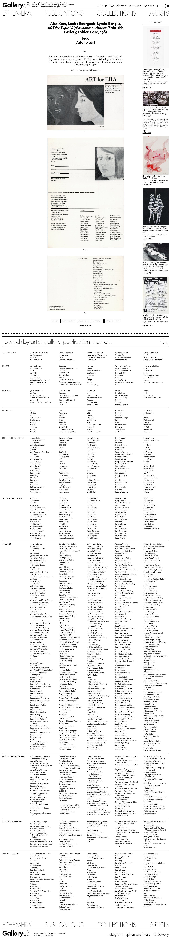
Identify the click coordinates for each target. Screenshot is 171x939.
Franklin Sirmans (65, 507)
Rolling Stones (149, 438)
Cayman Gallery (65, 555)
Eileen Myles (63, 500)
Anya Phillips (35, 464)
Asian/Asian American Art (40, 380)
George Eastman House (67, 781)
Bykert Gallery (35, 737)
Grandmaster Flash (66, 478)
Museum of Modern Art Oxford (126, 782)
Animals (33, 373)
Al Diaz (33, 450)
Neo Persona (120, 600)
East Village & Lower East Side (70, 384)
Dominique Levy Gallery (68, 614)
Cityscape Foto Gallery (67, 576)
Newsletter (117, 5)
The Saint (118, 432)
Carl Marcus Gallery (37, 749)
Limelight (90, 417)
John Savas (91, 457)
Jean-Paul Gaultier (66, 536)
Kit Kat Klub (63, 427)
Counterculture (64, 375)
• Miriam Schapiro (160, 127)
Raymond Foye (120, 536)
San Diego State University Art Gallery (98, 838)
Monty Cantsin (120, 473)
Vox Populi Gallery (150, 690)
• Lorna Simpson (157, 122)
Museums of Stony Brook (124, 791)
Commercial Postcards (67, 400)
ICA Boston (63, 800)
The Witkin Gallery (151, 630)
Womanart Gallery (151, 727)
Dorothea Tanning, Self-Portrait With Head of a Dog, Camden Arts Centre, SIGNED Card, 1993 (155, 264)
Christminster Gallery (66, 569)
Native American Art (123, 370)
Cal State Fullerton (37, 831)
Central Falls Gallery (66, 560)
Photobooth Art (92, 395)
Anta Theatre (35, 856)
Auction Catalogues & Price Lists (40, 403)
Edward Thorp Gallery (67, 630)
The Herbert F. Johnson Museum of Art (127, 833)
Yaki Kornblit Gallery (151, 736)
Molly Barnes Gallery (123, 579)
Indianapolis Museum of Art (69, 805)
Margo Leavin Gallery (95, 738)
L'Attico (89, 677)
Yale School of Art (150, 847)
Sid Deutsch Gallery (151, 555)
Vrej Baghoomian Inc (151, 694)
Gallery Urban (64, 723)
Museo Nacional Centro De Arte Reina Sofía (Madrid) (97, 804)
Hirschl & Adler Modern (95, 570)
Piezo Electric (120, 670)
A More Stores (35, 366)
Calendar (62, 393)
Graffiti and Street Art (95, 353)
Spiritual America (150, 586)
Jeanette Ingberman (66, 538)
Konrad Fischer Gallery (95, 663)
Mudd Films (91, 884)
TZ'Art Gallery (149, 665)
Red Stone (119, 879)
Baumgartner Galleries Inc (40, 698)
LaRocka (90, 410)
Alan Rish (33, 503)
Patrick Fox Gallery (122, 640)
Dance (61, 377)
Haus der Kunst (92, 555)
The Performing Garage (152, 872)
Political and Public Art (152, 366)
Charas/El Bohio (36, 896)
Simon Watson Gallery (152, 565)
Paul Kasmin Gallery (122, 644)
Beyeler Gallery (36, 707)
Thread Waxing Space (152, 883)
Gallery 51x (63, 712)
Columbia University (37, 839)
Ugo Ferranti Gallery (151, 669)
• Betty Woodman (148, 119)
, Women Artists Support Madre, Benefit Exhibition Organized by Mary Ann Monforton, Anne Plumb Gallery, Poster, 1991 (155, 112)
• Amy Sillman (147, 321)
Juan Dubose (92, 526)
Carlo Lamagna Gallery (68, 544)
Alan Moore (34, 500)
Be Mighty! (34, 872)
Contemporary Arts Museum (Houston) (40, 814)
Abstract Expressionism (39, 353)
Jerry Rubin (91, 503)
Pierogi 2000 (120, 668)
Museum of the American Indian (124, 785)
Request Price (147, 87)
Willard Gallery (149, 713)
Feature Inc (63, 653)
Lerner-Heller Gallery (95, 703)
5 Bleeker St (34, 546)
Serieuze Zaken (149, 548)
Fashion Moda (64, 651)
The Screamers (149, 482)
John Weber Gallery (94, 633)
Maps (89, 393)
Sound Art (118, 402)
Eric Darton (63, 503)
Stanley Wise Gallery (151, 591)
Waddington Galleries (152, 697)
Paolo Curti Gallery (122, 633)
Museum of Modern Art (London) (123, 779)
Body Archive (35, 877)
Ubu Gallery (148, 667)
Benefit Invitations (37, 385)
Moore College (64, 842)
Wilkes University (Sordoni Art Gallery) (155, 840)
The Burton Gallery (150, 614)
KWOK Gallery (92, 675)
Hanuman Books (93, 856)
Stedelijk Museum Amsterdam (155, 797)
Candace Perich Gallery (39, 742)
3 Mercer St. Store (36, 544)
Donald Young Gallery (67, 616)
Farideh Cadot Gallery (67, 649)
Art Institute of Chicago (38, 821)
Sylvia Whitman (149, 517)
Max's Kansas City (94, 424)
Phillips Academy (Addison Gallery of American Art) (97, 825)
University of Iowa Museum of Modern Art (154, 822)
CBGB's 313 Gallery (65, 557)
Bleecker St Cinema (37, 874)
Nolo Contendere (121, 614)
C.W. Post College (37, 828)
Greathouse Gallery (66, 744)
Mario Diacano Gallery (95, 745)
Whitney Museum (150, 813)
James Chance (64, 492)
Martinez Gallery (121, 544)
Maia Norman (92, 538)
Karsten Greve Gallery (95, 652)
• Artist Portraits (159, 118)
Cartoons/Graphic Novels (68, 395)
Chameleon (34, 893)
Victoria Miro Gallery (151, 681)
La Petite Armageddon (67, 432)
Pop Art (146, 355)
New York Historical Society (125, 813)
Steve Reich (148, 459)
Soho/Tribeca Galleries (152, 572)
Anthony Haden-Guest (38, 514)
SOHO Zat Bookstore (122, 893)
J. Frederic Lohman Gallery (97, 588)
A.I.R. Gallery (35, 581)
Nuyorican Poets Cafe (95, 896)
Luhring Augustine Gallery (97, 724)
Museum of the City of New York (126, 788)
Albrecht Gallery (36, 598)
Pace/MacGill (120, 630)
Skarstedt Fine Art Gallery (153, 567)
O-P (88, 898)
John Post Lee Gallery (95, 630)
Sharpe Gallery (149, 553)
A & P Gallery (35, 574)
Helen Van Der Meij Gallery (97, 567)
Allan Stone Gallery (37, 607)
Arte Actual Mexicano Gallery (41, 670)
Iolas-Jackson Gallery (95, 584)
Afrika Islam (34, 447)
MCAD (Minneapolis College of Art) (70, 836)
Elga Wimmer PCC (66, 635)
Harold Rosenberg (65, 517)
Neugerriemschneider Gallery (126, 602)
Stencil (146, 391)
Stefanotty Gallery (150, 593)
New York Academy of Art (68, 844)
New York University (66, 846)
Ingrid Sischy (63, 522)
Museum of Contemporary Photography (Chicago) (124, 774)
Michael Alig (120, 505)
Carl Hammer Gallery (38, 746)
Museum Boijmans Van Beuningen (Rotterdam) (96, 809)
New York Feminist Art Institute (98, 893)
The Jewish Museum (151, 804)
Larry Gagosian (93, 533)
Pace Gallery (120, 626)
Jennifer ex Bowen (93, 500)
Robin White (148, 500)
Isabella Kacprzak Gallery (97, 586)
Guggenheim (64, 786)
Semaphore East (121, 747)
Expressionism (64, 355)
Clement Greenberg (37, 536)
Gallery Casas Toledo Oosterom (67, 718)
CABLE (32, 739)
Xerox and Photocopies (152, 398)
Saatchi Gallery (121, 724)
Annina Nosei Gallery (38, 646)
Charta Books (35, 898)
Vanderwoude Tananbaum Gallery (154, 678)
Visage (146, 422)
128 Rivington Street (37, 565)
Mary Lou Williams (122, 464)
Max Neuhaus (120, 466)
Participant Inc (92, 905)
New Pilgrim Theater (94, 891)
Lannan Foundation (94, 778)
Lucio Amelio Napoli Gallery (97, 721)
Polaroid (90, 400)
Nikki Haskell (120, 517)
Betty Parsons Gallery (38, 705)
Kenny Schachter (93, 531)
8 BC (32, 410)
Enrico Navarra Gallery (67, 644)
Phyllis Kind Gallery (122, 665)
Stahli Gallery (149, 588)
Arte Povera (34, 357)
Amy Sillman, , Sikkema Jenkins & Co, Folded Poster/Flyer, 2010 (155, 317)
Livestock (90, 714)
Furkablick (62, 900)
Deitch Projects (64, 609)
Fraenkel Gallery (65, 670)
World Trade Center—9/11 (153, 382)
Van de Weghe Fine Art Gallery (155, 674)
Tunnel (146, 417)
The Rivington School (151, 375)
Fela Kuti (62, 464)
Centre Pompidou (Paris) (39, 808)
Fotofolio (62, 668)
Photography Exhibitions (96, 398)
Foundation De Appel (67, 895)
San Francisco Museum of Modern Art (153, 780)
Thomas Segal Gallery (152, 639)
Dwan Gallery (64, 621)
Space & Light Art (121, 405)
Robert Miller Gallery (123, 703)
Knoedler (90, 661)
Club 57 (33, 429)
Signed (118, 400)
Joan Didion (91, 510)
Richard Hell (119, 489)
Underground (149, 420)
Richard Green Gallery (123, 691)
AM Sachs (34, 612)
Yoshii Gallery (149, 738)
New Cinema (92, 888)
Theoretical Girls (150, 487)
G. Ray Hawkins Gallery (67, 689)
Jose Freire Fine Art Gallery (97, 637)
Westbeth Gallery (150, 706)
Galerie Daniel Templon (68, 700)
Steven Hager (149, 512)
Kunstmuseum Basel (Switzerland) (94, 769)
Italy (88, 378)
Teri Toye (147, 473)
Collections (116, 13)
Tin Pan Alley (148, 413)
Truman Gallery (149, 660)
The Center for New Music (124, 907)
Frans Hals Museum (66, 779)
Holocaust (90, 375)
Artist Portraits (35, 378)
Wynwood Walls (150, 729)
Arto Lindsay (35, 468)
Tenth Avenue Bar (121, 905)
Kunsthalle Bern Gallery (95, 673)
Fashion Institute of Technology (41, 844)
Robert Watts (120, 538)
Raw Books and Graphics (124, 874)
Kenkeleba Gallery (94, 654)
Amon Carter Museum (38, 770)
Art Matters (34, 863)
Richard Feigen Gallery (123, 689)
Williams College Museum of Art (154, 844)
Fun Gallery (63, 686)
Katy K (89, 471)
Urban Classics (149, 672)
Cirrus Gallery (64, 574)
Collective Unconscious (67, 862)
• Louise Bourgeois (159, 83)
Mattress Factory (121, 553)
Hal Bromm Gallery (94, 548)
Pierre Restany (120, 533)
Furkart (61, 902)
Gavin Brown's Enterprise (68, 730)
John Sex (90, 459)
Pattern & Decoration (123, 357)
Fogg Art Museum (65, 770)
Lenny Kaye (91, 487)
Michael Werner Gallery (124, 565)
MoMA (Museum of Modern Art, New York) (98, 795)
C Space (33, 884)
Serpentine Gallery (151, 551)
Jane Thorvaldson (65, 531)
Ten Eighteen (120, 429)
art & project (35, 656)
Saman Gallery (120, 733)
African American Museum (40, 756)
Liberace (90, 489)
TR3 (145, 415)
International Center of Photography (67, 813)
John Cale (90, 450)
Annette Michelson (37, 512)
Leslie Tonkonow (93, 705)
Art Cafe (33, 860)
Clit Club (33, 427)
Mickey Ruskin (120, 512)
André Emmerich (36, 639)
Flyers (61, 405)
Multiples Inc (120, 586)
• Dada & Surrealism (149, 235)
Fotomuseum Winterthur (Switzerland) (67, 774)
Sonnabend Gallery (151, 577)
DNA (60, 450)
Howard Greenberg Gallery (97, 579)
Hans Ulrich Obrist (65, 512)
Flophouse (62, 890)
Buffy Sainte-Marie (37, 487)
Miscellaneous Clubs (94, 432)
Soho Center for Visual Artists (125, 891)
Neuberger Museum (122, 806)
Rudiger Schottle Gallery (124, 719)
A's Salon (33, 579)
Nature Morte (120, 595)
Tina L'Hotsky (148, 489)
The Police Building (151, 874)
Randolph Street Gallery (124, 679)
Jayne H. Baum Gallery (95, 616)
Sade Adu (147, 450)
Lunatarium (91, 874)
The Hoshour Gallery (151, 621)
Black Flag (34, 475)
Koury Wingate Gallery (95, 668)
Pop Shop (118, 860)
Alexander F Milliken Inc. (39, 602)
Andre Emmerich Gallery (39, 632)
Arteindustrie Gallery (38, 672)
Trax (145, 893)
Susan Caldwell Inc (151, 609)
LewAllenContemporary (96, 707)
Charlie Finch (35, 533)
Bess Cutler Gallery (37, 703)
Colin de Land (35, 538)
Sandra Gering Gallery (123, 738)
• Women (144, 128)
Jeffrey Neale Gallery (95, 619)
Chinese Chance (36, 903)
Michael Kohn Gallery (123, 563)
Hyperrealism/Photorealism (97, 355)
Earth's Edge (63, 872)
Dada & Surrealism (66, 353)
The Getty (147, 801)
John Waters (91, 461)
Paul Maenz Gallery (122, 647)
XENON (147, 427)
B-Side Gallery (35, 679)
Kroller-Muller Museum (95, 761)
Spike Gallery (149, 584)
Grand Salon (63, 742)
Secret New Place (121, 886)
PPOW (117, 675)
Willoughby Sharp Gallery (153, 715)
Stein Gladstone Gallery (152, 595)
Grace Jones (63, 475)
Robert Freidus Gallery (123, 698)
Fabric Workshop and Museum (70, 768)
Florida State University (39, 846)
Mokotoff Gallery (121, 577)
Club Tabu (62, 410)
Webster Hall (148, 424)
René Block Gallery (122, 682)
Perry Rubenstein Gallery (124, 654)
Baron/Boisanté (36, 691)
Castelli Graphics (65, 548)
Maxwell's (90, 427)
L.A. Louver (91, 680)
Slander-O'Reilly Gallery (153, 570)
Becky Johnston (36, 519)
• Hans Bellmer (161, 235)
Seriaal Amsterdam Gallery (154, 546)
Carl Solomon (35, 524)
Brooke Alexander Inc (38, 726)
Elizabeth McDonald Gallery (69, 637)
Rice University (92, 830)
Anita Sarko (34, 457)
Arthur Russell (35, 466)
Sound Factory (120, 896)
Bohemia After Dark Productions (42, 879)
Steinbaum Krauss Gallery (153, 598)
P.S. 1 (117, 623)
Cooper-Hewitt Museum (67, 756)
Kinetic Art (91, 391)
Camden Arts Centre (37, 788)
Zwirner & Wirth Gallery (152, 750)
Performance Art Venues (96, 907)
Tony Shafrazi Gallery (152, 653)
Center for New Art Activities (40, 891)
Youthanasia (148, 429)
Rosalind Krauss (149, 505)
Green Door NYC (65, 909)
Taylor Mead (148, 468)
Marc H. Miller (120, 498)
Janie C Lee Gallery (94, 609)
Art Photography (36, 355)
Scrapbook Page (121, 398)
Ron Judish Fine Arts (122, 710)
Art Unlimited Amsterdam (39, 668)
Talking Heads (149, 466)
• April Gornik (147, 118)
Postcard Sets (92, 402)
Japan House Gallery (95, 612)
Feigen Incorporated (66, 656)
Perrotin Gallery (121, 652)
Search (149, 5)
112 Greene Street (36, 563)
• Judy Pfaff (163, 121)
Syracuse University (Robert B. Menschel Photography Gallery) (126, 823)
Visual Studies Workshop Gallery (153, 687)
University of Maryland (152, 826)
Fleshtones (62, 468)
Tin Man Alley (149, 649)
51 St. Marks (34, 553)
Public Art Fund (149, 770)
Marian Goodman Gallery (96, 740)
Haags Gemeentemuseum (68, 793)
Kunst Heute (91, 872)
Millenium (90, 879)
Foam (61, 663)
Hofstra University (65, 826)
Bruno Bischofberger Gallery (40, 732)
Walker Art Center (150, 811)
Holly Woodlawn (65, 482)
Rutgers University (93, 835)
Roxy (117, 422)
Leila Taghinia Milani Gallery (98, 696)
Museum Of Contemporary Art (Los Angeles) (126, 761)
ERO (60, 879)
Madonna (119, 450)
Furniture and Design (94, 370)
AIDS (32, 370)
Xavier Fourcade (150, 731)
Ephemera (16, 13)
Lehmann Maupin (93, 693)
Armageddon (35, 417)
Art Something (35, 665)
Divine (61, 447)
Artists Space (35, 675)
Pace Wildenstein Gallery (124, 628)
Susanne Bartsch (150, 514)
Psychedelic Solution (122, 677)
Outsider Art (119, 355)
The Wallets (148, 485)
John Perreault (92, 517)
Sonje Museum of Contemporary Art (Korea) (154, 791)
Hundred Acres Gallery (95, 581)
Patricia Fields (120, 524)
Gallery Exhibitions (68, 321)
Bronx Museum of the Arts (39, 783)
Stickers (146, 393)
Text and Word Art (150, 357)
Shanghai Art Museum (152, 785)
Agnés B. (33, 498)
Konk (89, 478)
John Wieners (92, 519)
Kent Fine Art (91, 656)
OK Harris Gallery (121, 621)
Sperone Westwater (151, 581)
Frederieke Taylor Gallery (68, 679)
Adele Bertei (35, 443)
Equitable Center (65, 876)
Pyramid (118, 420)
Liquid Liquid (120, 438)
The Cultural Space (151, 853)
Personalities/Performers (124, 382)
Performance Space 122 (123, 853)
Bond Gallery (35, 714)
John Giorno (91, 514)
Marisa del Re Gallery (95, 747)
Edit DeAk (62, 498)
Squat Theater (120, 424)
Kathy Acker (91, 529)
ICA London (63, 803)
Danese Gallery (64, 593)
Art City (33, 660)
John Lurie (91, 454)
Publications (63, 13)
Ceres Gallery (64, 562)
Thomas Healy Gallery (152, 637)
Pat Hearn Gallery (122, 637)
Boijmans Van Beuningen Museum (39, 780)
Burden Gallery (36, 735)
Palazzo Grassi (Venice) (152, 756)
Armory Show (35, 777)
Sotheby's (147, 794)
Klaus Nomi (91, 475)
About (102, 5)
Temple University (121, 828)
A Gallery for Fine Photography (41, 577)
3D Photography (36, 391)
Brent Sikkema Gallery (38, 717)
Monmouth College (66, 839)
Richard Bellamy (121, 686)
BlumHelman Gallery (38, 712)
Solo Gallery (148, 574)
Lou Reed (118, 443)
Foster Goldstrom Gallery (68, 665)
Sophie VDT (148, 510)
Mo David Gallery (121, 572)
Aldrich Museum (36, 761)
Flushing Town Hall (66, 893)
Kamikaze (62, 424)
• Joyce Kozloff (153, 121)
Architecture (34, 375)
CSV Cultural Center (66, 759)
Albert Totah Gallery (37, 595)
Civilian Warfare (65, 579)
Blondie (33, 478)
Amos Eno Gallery (37, 625)
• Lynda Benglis (147, 84)
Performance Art (121, 360)
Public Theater (120, 872)
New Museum (120, 808)
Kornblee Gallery (93, 666)
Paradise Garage (121, 417)
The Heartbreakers (151, 478)
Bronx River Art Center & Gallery (39, 722)
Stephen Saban (149, 457)
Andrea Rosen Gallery (38, 635)
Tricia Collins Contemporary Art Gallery (155, 657)
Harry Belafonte (64, 480)
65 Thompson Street (37, 560)
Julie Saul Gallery (93, 644)
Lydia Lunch (119, 447)
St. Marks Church (121, 898)
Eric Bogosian (64, 457)
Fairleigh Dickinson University (41, 842)
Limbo (89, 415)
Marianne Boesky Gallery (96, 742)
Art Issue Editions (36, 663)
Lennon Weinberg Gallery (96, 698)
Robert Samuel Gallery (123, 705)
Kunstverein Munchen (95, 772)
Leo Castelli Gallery (94, 700)
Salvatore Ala (120, 731)
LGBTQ (89, 380)
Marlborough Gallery (95, 749)
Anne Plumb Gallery (37, 644)
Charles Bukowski (36, 531)
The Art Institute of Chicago (125, 830)
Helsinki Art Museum (66, 796)
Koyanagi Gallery (93, 670)
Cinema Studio (35, 905)
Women (117, 321)
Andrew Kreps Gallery (38, 637)
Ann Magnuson (36, 459)
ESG (60, 459)
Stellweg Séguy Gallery (152, 600)
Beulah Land (35, 420)
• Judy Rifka (147, 122)
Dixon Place (63, 867)
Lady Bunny (91, 482)
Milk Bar (90, 429)
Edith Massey (64, 454)
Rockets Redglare (121, 492)
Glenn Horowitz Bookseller (68, 905)
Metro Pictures (92, 877)
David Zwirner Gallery (67, 604)
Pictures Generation (151, 353)
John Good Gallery (94, 626)
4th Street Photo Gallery (39, 572)
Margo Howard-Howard (124, 454)
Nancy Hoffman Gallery (124, 591)
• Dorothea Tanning (156, 270)
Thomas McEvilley (150, 519)
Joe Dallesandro (93, 447)
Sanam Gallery (120, 735)
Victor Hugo (148, 526)
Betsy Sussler (35, 473)
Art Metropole (35, 865)
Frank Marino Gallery (67, 675)
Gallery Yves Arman (66, 726)
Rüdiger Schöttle (121, 721)
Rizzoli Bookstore (121, 881)
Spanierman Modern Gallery (154, 579)
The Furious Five (149, 475)
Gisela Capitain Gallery (67, 737)
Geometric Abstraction (67, 360)
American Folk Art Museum (40, 763)
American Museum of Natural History (41, 767)
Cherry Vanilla (64, 440)
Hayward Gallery (93, 560)
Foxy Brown (63, 471)
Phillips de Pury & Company (154, 768)
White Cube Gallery (151, 708)
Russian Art (148, 370)
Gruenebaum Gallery (95, 546)
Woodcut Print (149, 395)
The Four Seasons (150, 858)
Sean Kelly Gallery (122, 742)
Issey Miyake (63, 526)
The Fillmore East (150, 856)
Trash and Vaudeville (151, 890)
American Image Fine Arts (40, 623)
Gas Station (91, 373)
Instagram (114, 934)
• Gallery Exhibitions (150, 180)
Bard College (35, 824)
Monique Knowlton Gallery (125, 584)
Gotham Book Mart (66, 907)
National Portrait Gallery (124, 593)
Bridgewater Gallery (37, 719)
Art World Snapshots (38, 395)
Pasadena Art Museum (152, 761)
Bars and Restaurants (38, 382)
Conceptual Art (36, 360)
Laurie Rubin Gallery (94, 691)
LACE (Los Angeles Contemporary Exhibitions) (98, 683)
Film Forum (63, 883)
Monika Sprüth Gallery (123, 581)
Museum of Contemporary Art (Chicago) (126, 757)
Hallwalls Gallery (93, 551)
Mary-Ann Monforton (123, 503)
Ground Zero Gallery (94, 544)
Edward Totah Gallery (67, 632)
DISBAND (62, 445)
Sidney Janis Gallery (151, 558)
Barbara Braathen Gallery (40, 684)
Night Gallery (120, 607)
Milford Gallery (121, 567)
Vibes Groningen (150, 902)
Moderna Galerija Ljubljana (125, 574)
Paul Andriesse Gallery (123, 642)
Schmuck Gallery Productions (126, 740)
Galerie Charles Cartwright (69, 698)
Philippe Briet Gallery (123, 659)
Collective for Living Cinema (69, 860)
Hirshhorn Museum (66, 798)
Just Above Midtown (94, 647)
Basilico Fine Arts (36, 693)
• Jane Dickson (159, 119)
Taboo (146, 464)
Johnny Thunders (93, 466)
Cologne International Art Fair (70, 865)
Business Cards (64, 391)
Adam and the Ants (37, 440)
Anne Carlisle (35, 461)
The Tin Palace (149, 879)
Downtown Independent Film (69, 382)
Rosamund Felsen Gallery (124, 717)
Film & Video (63, 402)
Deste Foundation (65, 761)
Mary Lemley (120, 500)
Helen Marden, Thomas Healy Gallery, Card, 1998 (153, 177)
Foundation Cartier (66, 777)
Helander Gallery (93, 565)
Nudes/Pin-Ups (121, 380)
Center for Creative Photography (37, 800)
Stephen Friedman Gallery (153, 602)
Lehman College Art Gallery (69, 830)
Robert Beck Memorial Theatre (126, 884)
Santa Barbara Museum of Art (155, 783)
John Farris (91, 512)
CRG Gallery (63, 586)
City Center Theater (37, 907)
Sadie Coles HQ (121, 726)
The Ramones (149, 480)
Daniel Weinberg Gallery (68, 597)
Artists (159, 13)
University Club (149, 895)
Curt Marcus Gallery (66, 588)
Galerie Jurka (64, 703)
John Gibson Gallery (94, 623)
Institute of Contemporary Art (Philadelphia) (69, 808)
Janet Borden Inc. (93, 605)
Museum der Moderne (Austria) (98, 812)
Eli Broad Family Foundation (69, 766)
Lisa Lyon (118, 440)
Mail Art (90, 382)
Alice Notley (35, 505)
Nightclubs (119, 375)
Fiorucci (61, 888)
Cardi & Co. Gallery (37, 744)
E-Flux (61, 623)
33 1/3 (32, 551)
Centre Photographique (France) (39, 805)
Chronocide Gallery (66, 571)
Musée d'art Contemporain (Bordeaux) (125, 794)
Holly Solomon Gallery (95, 574)
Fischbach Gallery (65, 660)
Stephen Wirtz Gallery (152, 605)
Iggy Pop (62, 485)
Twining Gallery (149, 662)
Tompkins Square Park (152, 888)
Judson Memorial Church (96, 867)
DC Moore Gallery (65, 607)
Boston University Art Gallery (40, 826)
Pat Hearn (119, 522)
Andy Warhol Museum (38, 772)
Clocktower (63, 581)
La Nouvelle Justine (66, 429)
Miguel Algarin (121, 514)
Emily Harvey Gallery (66, 639)
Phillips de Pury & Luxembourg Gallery (126, 662)
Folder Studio (48, 935)
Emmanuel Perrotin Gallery (69, 642)
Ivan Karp (62, 529)
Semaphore (119, 745)
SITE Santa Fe (149, 788)
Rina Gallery (119, 696)
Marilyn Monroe (121, 459)
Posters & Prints (92, 405)
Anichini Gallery (36, 642)
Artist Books (34, 400)
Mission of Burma (121, 471)
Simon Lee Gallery (150, 563)
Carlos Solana (35, 529)
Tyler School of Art (121, 839)
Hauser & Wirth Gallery (95, 558)
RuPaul (146, 447)
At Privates (34, 867)
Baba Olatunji (35, 471)
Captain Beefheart (65, 438)
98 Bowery (161, 934)
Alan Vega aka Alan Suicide (40, 452)
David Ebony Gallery (66, 600)
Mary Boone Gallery (122, 546)
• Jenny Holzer (147, 83)
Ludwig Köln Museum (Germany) (95, 782)
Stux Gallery (148, 607)
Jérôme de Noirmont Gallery (97, 649)
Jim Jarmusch (92, 507)
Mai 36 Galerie (92, 733)
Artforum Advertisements (39, 398)
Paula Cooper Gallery (123, 649)
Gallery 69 (62, 714)
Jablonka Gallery (93, 593)
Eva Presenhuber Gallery (68, 646)
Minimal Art (91, 360)
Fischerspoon (63, 466)
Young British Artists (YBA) (153, 360)
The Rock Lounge (150, 876)
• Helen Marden (163, 180)
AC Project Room (36, 586)
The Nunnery (148, 623)
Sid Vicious (148, 452)
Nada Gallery (120, 588)
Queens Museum (150, 772)
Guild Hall (62, 791)
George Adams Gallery (67, 733)
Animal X (33, 454)
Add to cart (85, 42)
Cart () (163, 6)
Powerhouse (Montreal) (123, 863)
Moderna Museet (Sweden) (97, 792)
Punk (145, 368)
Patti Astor (119, 526)
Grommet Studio (65, 749)
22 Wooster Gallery (37, 548)
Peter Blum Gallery (122, 656)
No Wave (118, 378)
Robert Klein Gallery (122, 700)
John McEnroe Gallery (95, 628)
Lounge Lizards (121, 445)
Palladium (119, 415)
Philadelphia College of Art (97, 821)
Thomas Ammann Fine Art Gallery (153, 634)
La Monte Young (93, 480)
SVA (88, 842)
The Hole (147, 860)
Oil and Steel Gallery (123, 619)
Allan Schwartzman (37, 507)
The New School (121, 837)
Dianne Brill (63, 443)
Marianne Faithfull (122, 457)
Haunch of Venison (94, 553)
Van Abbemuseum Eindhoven (155, 806)
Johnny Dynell (92, 464)
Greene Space (92, 853)
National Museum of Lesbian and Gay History (126, 803)
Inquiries (134, 5)
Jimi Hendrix (91, 445)
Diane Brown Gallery (66, 611)
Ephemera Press (137, 934)
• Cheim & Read (147, 82)
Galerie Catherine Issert (67, 696)
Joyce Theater (92, 865)
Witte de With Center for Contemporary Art (153, 721)
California (62, 366)
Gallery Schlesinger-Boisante (69, 721)
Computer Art (64, 372)
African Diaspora (36, 368)
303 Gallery (34, 567)
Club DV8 (33, 432)
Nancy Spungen (121, 475)
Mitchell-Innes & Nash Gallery (126, 570)
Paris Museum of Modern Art (154, 759)
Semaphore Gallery (122, 749)
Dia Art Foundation (66, 763)
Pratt (88, 828)
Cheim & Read (64, 567)
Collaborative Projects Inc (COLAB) (68, 369)
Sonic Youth (148, 454)
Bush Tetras (34, 489)
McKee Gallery (120, 560)
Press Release (120, 393)
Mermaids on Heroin (122, 468)
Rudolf (146, 443)
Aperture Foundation (38, 774)
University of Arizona (123, 841)
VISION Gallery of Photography (155, 683)
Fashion (90, 366)
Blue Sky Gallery (36, 710)
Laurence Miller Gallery (96, 689)
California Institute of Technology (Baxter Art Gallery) (39, 835)
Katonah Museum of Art (95, 759)
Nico (117, 478)
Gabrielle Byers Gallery (67, 691)
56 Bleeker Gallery (37, 558)
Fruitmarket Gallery (66, 684)
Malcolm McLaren (122, 452)
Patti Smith (119, 485)
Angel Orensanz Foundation (40, 853)
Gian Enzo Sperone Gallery (69, 735)
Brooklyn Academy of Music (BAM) (40, 729)
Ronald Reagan (149, 503)
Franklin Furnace (65, 897)
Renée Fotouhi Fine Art (123, 684)
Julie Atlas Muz (92, 468)
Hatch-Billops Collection (96, 858)
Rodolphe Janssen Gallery (125, 707)
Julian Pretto (91, 642)
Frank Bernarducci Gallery (68, 672)
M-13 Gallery (91, 728)
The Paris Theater (150, 869)
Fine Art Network (65, 886)
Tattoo (146, 373)
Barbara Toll (35, 689)
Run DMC (147, 445)
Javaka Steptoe (64, 533)
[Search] (85, 343)
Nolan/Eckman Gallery (124, 612)
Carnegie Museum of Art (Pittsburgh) (39, 794)
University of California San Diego (125, 845)
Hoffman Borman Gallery (96, 572)
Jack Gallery (91, 595)
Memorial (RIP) (92, 385)
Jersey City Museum (94, 756)
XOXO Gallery (149, 734)
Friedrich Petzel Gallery (67, 682)
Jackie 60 (62, 422)
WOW (146, 907)
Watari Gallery (149, 704)
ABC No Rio (34, 584)
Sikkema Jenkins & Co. (152, 560)
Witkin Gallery (149, 718)
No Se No (118, 609)
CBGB (32, 424)
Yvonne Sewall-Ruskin (152, 529)
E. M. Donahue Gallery (67, 628)
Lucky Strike (91, 420)
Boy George (34, 480)
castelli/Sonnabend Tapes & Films (69, 552)
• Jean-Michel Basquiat (160, 82)
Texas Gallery (149, 612)
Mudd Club (119, 410)
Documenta (63, 869)
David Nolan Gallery (66, 602)
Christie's (33, 810)
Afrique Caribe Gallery (38, 591)
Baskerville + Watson (38, 696)
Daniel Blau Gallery (66, 595)
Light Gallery (92, 710)
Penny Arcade (120, 487)
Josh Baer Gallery (93, 640)
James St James (93, 438)
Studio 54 (118, 427)
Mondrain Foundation (95, 799)
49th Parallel (35, 570)
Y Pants (146, 492)
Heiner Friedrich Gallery (96, 563)
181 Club (33, 413)
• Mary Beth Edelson (156, 124)
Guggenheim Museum (67, 788)
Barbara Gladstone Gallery (40, 686)
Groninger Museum (66, 784)
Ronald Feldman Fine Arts (124, 712)
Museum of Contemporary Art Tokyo (126, 766)
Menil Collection (93, 785)
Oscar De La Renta (122, 519)
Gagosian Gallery (65, 693)
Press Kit (118, 391)
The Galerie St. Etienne (152, 616)
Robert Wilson (149, 498)
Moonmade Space (94, 881)
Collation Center (65, 858)
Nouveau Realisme (122, 353)
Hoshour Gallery (93, 577)
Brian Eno (33, 482)
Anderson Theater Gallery (40, 630)
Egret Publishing (65, 874)
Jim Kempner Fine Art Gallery (98, 621)
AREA (32, 415)
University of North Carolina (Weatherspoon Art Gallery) (155, 829)
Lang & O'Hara (92, 686)
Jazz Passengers (93, 440)
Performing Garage (122, 856)
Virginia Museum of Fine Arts (154, 808)
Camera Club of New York (40, 790)
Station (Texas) (120, 900)
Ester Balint (63, 461)
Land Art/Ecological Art (96, 357)
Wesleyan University (151, 837)
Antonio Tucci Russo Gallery (40, 653)
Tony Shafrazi (149, 524)
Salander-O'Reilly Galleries (125, 728)
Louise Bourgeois (84, 321)
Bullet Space (35, 881)
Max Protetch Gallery (123, 558)
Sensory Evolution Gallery (153, 544)
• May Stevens (157, 125)
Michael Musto (120, 510)
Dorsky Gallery (64, 618)
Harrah (61, 415)
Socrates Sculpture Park (124, 888)
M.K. (88, 422)
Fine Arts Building (65, 658)
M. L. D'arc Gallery (94, 731)
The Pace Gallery (150, 628)
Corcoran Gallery (65, 583)
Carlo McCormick (36, 526)
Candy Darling (35, 492)
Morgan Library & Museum (97, 801)
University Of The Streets (153, 897)
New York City (120, 373)
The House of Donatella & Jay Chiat (154, 864)
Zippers (146, 432)
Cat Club (33, 422)
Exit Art (61, 881)
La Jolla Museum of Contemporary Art (94, 775)
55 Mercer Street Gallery (39, 555)
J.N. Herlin (91, 591)
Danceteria (63, 413)
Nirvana (118, 413)
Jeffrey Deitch (92, 498)
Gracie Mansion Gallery (68, 740)
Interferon (90, 863)
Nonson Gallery (121, 616)
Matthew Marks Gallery (124, 551)
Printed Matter (120, 867)
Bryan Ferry (34, 485)
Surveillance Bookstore (123, 903)
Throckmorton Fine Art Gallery (155, 642)
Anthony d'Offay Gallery (39, 649)
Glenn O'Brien (64, 510)
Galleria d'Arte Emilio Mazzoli (70, 707)
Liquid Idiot (91, 492)
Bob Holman (35, 522)
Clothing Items (64, 398)
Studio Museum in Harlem (153, 799)
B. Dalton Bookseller (37, 870)
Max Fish (118, 555)
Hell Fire (62, 417)
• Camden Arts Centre (149, 269)
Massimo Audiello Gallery (125, 548)
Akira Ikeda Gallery (37, 593)
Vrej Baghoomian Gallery (153, 692)
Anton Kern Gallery (37, 651)
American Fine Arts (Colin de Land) (41, 617)
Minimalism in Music (123, 366)
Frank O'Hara (64, 505)
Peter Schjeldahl (121, 531)
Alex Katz (55, 321)
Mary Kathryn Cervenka (124, 461)
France (89, 368)
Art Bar (32, 658)
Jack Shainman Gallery (95, 598)
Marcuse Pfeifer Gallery (95, 735)
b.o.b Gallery (35, 682)
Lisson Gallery (92, 712)
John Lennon (91, 452)
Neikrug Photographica (124, 598)
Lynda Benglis (97, 321)
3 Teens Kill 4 (35, 438)
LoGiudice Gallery (94, 717)
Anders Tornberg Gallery (39, 628)
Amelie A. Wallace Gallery (40, 614)
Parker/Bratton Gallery (123, 635)
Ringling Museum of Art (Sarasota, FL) (152, 775)
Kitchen (89, 870)
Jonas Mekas (92, 524)
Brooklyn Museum (37, 786)
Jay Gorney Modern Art (95, 614)
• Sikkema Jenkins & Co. (160, 321)
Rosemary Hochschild (151, 440)
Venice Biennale (150, 900)
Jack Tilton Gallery (94, 600)
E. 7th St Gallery (64, 625)
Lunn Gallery (92, 726)
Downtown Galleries (66, 379)
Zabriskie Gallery (85, 325)
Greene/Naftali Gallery (67, 747)
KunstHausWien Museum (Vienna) (96, 764)
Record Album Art (121, 395)
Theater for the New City (152, 881)
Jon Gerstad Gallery (94, 635)
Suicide (146, 461)
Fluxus (61, 357)
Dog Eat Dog (63, 452)
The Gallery (148, 619)
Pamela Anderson (122, 482)
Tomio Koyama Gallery (152, 651)
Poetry (117, 385)
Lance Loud (91, 485)
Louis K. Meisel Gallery (95, 719)
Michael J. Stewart (122, 507)
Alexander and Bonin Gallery (41, 600)
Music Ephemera (121, 368)
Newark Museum (121, 815)
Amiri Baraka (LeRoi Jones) (40, 510)
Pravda (118, 865)
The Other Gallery (150, 626)
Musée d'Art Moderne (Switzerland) (123, 798)
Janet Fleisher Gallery (95, 607)
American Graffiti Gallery (39, 621)
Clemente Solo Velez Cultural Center (69, 854)
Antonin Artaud (36, 517)
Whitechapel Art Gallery (153, 711)
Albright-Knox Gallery (38, 759)
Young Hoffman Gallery (152, 741)
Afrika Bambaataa (37, 445)
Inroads (90, 860)
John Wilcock (92, 522)
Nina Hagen (119, 480)
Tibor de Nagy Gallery (152, 644)
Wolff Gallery (149, 724)
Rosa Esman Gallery (122, 714)
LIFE (88, 413)
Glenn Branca (64, 473)
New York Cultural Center (124, 811)
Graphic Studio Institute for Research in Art (68, 822)
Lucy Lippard (92, 536)
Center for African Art (38, 797)
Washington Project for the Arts (155, 905)
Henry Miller (63, 519)
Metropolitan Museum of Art (97, 787)
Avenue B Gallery (36, 677)
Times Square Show (151, 378)
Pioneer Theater (121, 858)
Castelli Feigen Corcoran (68, 546)
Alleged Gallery (36, 609)
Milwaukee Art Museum (95, 790)
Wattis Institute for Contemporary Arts (151, 833)
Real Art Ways (120, 877)
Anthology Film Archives (39, 858)
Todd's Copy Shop (150, 886)
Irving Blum (63, 524)
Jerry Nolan (91, 443)
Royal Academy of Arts (95, 833)
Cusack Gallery (64, 590)
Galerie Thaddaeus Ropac (68, 705)
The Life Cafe (148, 867)
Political (109, 321)
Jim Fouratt (91, 505)
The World (147, 410)
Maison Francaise (65, 833)
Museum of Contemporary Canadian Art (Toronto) (124, 770)
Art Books (33, 393)
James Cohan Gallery (95, 602)
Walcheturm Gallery (151, 699)
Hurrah (61, 420)
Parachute (91, 903)
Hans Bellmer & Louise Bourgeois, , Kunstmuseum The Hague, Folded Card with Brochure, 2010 (155, 229)
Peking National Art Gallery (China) (154, 764)
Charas (61, 564)
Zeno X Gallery (149, 748)
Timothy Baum (149, 522)
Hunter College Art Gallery (68, 828)
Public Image (120, 870)
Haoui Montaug (64, 514)
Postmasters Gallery (122, 672)
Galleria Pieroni (64, 710)
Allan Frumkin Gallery (38, 605)
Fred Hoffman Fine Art (67, 677)
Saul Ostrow (148, 507)
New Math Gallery (122, 605)
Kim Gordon (91, 473)
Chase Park (34, 900)
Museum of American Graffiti (97, 814)
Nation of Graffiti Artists (95, 886)
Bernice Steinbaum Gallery (40, 700)
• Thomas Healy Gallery (150, 182)
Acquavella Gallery (37, 588)
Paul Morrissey (120, 529)
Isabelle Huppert (65, 487)
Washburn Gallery (150, 701)
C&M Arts (33, 886)
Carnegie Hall (35, 888)
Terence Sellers (149, 471)
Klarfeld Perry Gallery (95, 659)
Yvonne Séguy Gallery (152, 743)
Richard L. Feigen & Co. (124, 693)
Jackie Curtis (63, 489)
